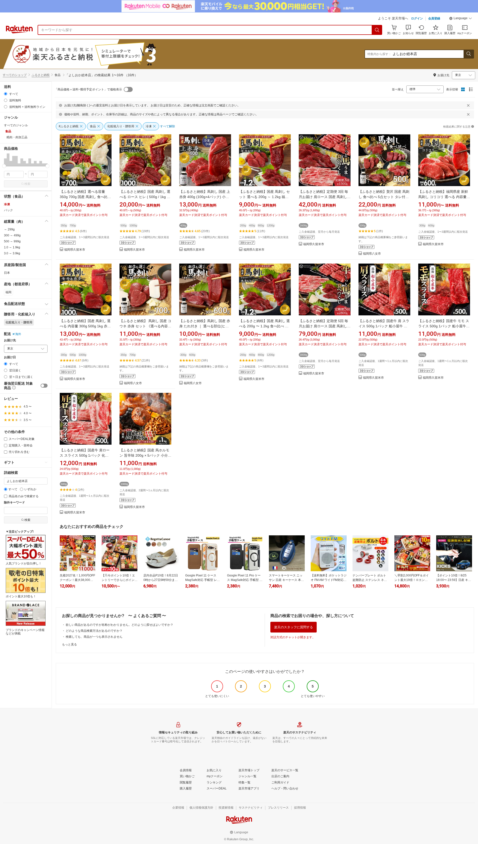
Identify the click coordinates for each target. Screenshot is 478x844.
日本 (7, 273)
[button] (460, 19)
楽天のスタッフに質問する (293, 627)
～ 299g (9, 229)
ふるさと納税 (41, 75)
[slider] (4, 166)
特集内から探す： (379, 54)
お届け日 (10, 357)
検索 (27, 184)
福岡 (8, 292)
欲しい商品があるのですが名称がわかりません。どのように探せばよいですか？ (119, 625)
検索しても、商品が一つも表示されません (94, 636)
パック (8, 210)
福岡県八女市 (372, 253)
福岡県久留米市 (74, 249)
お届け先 (10, 340)
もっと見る (69, 644)
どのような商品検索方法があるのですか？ (94, 631)
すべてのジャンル (16, 125)
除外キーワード (14, 502)
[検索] (377, 30)
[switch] (44, 386)
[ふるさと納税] (95, 54)
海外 (18, 334)
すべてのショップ (15, 75)
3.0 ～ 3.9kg (12, 253)
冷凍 (7, 204)
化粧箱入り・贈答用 (18, 322)
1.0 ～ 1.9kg (12, 247)
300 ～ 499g (12, 235)
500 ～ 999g (12, 241)
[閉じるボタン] (468, 105)
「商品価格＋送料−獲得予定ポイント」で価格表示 (88, 89)
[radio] (5, 93)
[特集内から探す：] (469, 54)
